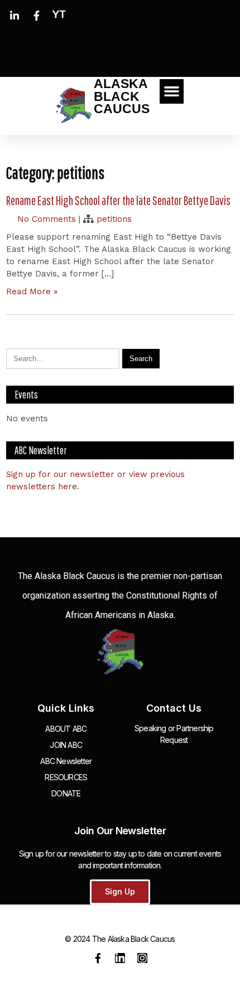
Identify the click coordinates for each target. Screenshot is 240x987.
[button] (172, 91)
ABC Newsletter (66, 761)
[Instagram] (142, 958)
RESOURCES (66, 777)
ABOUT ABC (66, 728)
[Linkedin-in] (120, 958)
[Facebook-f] (98, 958)
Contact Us (173, 708)
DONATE (65, 793)
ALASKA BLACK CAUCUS (122, 96)
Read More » (31, 291)
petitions (114, 219)
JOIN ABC (66, 745)
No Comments (46, 219)
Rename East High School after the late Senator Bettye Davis (118, 200)
